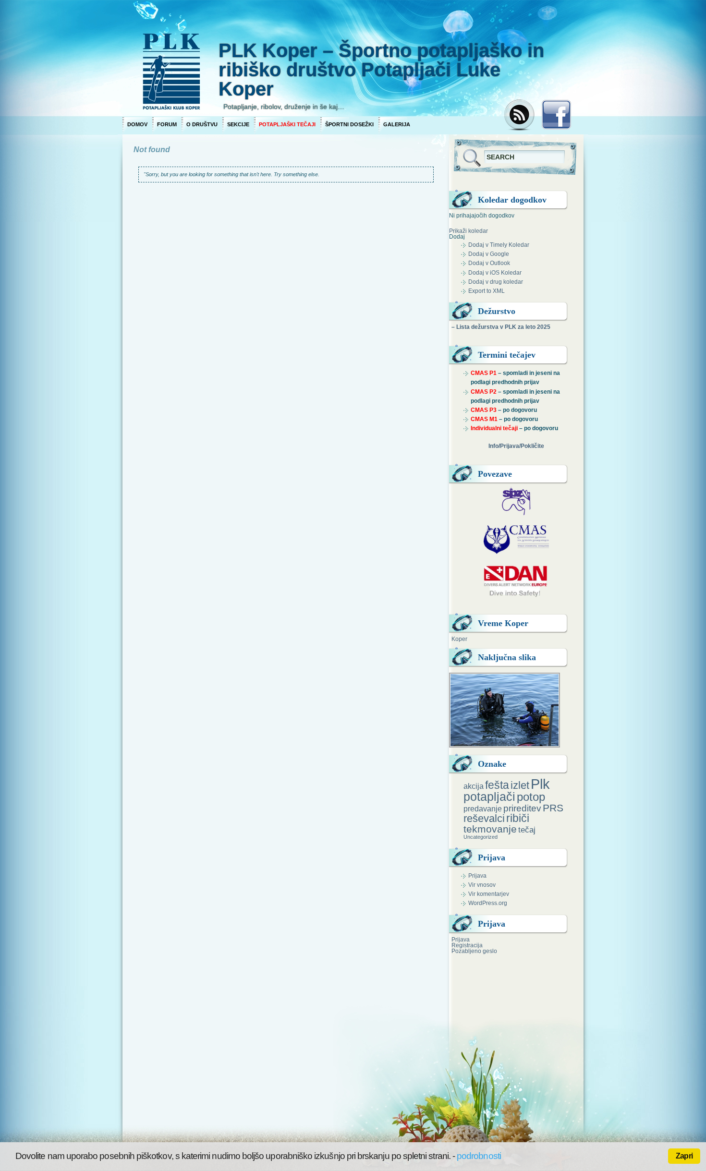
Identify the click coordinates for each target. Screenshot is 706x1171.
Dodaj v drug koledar (495, 281)
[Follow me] (556, 117)
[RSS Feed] (520, 115)
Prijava (477, 875)
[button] (457, 236)
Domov (137, 124)
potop (531, 797)
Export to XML (486, 291)
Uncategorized (480, 837)
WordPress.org (487, 903)
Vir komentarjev (488, 894)
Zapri (684, 1156)
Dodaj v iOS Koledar (495, 272)
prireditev (522, 808)
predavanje (482, 808)
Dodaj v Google (488, 254)
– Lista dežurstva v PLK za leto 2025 (500, 327)
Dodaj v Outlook (489, 263)
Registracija (467, 945)
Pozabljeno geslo (474, 951)
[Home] (310, 57)
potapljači (489, 796)
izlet (520, 785)
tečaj (527, 829)
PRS (553, 807)
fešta (497, 785)
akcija (473, 786)
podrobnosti (479, 1156)
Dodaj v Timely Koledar (498, 244)
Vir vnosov (482, 884)
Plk (540, 784)
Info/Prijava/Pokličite (516, 446)
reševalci (484, 818)
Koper (459, 639)
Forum (167, 124)
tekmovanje (490, 828)
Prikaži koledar (468, 231)
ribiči (517, 818)
